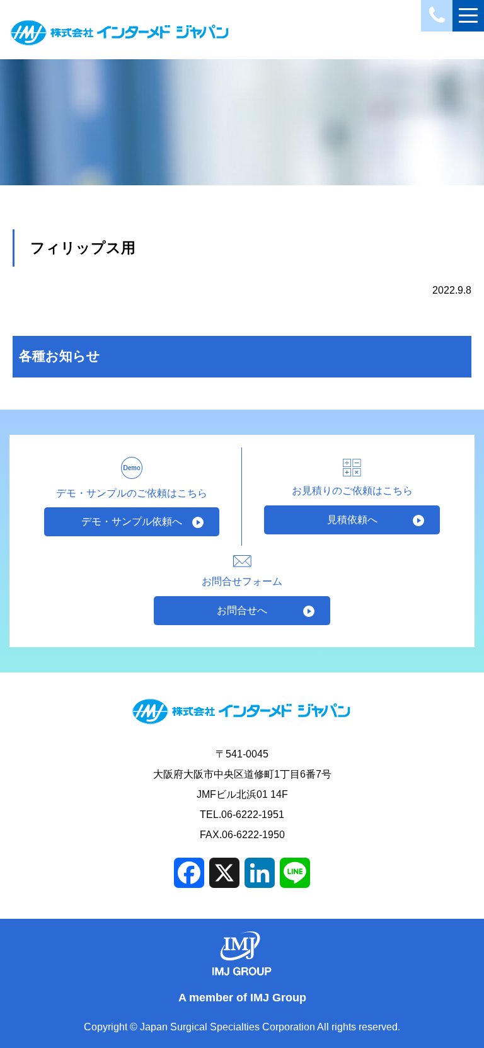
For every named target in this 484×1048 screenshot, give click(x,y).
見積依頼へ (352, 519)
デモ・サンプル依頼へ (131, 521)
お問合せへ (242, 610)
